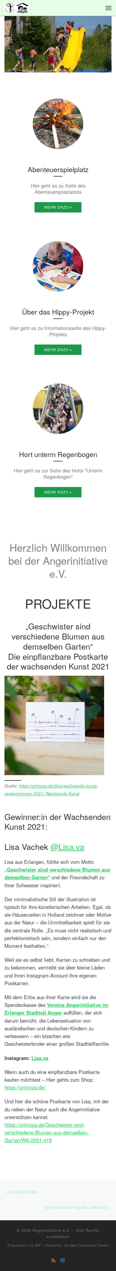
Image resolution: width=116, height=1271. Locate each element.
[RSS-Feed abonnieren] (53, 1260)
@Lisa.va (67, 846)
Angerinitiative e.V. (51, 1230)
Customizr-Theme (94, 1245)
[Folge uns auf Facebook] (62, 1260)
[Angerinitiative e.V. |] (16, 6)
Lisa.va (40, 1057)
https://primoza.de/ (25, 1087)
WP (38, 1245)
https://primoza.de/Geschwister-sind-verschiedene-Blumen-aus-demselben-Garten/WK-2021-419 (46, 1132)
